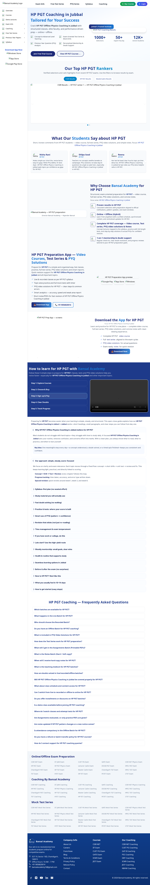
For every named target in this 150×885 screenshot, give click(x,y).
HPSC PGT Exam (131, 766)
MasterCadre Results (103, 79)
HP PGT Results (85, 79)
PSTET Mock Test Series (110, 826)
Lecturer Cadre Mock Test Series (87, 815)
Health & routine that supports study (50, 556)
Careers (66, 847)
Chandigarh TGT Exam (110, 770)
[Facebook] (31, 878)
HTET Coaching (60, 797)
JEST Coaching (128, 865)
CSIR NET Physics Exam (133, 762)
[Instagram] (36, 878)
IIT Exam (96, 847)
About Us (67, 844)
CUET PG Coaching (85, 785)
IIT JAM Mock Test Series (63, 808)
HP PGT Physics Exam (62, 766)
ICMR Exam (97, 858)
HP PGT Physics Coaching (64, 789)
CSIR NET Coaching (38, 785)
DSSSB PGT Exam (108, 766)
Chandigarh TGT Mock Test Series (111, 821)
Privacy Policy (69, 861)
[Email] (52, 878)
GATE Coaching (107, 785)
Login (143, 4)
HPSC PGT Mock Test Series (135, 814)
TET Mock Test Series (38, 826)
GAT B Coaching (128, 851)
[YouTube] (41, 878)
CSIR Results (70, 79)
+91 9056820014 (38, 864)
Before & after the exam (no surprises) (52, 569)
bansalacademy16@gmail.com (44, 867)
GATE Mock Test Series (110, 808)
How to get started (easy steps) (49, 589)
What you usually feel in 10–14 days (50, 583)
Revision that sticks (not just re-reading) (52, 522)
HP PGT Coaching (37, 789)
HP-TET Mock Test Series (87, 826)
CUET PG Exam (83, 762)
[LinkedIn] (47, 878)
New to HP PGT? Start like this (48, 576)
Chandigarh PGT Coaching (41, 793)
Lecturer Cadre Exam (86, 766)
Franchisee (67, 851)
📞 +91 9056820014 (63, 305)
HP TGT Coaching (61, 793)
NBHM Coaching (129, 868)
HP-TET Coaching (84, 797)
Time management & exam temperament (52, 529)
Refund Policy (69, 865)
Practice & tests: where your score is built (53, 509)
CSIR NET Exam (36, 762)
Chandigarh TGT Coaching (111, 793)
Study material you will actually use (50, 496)
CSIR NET (96, 844)
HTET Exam (59, 774)
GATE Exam (106, 762)
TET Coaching (36, 797)
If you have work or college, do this (50, 536)
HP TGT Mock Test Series (63, 820)
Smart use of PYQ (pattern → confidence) (53, 516)
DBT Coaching (128, 858)
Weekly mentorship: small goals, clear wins (53, 549)
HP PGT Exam (36, 766)
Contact (66, 868)
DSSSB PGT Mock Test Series (112, 814)
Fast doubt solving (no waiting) (48, 502)
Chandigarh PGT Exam (39, 770)
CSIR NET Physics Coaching (135, 785)
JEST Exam (97, 861)
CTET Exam (129, 774)
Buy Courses (129, 4)
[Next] (145, 103)
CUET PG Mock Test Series (87, 808)
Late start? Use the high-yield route (50, 542)
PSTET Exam (106, 774)
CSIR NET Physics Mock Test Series (135, 809)
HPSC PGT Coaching (132, 789)
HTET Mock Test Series (63, 826)
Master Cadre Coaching (87, 793)
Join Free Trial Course (43, 54)
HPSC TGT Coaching (132, 793)
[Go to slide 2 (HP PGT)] (89, 125)
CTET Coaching (130, 797)
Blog (65, 854)
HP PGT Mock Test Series (40, 814)
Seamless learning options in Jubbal (50, 562)
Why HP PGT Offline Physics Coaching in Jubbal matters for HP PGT (64, 430)
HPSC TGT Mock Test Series (135, 820)
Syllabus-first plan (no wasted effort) (51, 489)
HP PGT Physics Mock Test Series (64, 815)
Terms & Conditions (71, 858)
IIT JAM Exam (59, 762)
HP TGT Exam (59, 770)
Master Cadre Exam (85, 770)
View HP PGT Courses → (70, 54)
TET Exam (34, 774)
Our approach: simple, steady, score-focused (54, 461)
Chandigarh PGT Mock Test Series (41, 821)
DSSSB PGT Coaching (109, 789)
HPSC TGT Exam (131, 770)
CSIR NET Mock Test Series (41, 808)
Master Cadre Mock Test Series (87, 821)
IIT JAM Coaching (61, 785)
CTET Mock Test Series (133, 826)
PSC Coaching (127, 854)
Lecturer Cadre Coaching (87, 789)
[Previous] (32, 103)
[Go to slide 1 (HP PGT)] (87, 125)
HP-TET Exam (83, 774)
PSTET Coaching (107, 797)
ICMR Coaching (128, 861)
